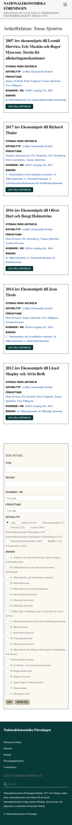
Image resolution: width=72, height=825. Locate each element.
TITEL (9, 463)
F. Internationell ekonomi (23, 594)
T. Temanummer (18, 687)
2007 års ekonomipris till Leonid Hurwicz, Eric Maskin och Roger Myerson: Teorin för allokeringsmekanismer (33, 49)
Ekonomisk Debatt (41, 71)
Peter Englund (32, 81)
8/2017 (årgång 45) (35, 165)
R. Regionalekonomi (21, 670)
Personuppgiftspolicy (14, 760)
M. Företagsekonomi (21, 638)
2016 (50, 248)
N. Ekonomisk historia (22, 643)
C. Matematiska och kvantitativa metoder (29, 174)
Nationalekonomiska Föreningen (21, 813)
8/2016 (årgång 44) (35, 248)
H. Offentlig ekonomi (50, 411)
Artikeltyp (13, 517)
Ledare (37, 527)
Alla (13, 522)
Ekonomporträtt (53, 522)
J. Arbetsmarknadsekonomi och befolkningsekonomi (38, 621)
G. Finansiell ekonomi (36, 179)
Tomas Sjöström (51, 81)
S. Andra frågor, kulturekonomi (26, 682)
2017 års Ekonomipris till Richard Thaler (34, 130)
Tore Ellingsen (14, 85)
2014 (50, 327)
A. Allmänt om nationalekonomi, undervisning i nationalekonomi (33, 559)
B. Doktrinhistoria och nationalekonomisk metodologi (36, 100)
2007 (50, 90)
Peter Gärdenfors (15, 160)
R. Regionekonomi (20, 676)
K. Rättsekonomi (19, 626)
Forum (17, 527)
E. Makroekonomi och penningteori (29, 588)
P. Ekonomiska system (22, 659)
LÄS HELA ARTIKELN (19, 106)
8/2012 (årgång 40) (35, 406)
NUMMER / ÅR (14, 492)
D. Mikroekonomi (16, 258)
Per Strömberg (57, 155)
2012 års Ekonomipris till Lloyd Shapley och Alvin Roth (32, 371)
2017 (50, 165)
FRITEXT (10, 477)
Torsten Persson (15, 243)
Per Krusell (28, 396)
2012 (50, 406)
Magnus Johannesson (18, 155)
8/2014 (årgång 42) (35, 327)
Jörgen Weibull (14, 81)
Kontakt (7, 754)
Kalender (8, 748)
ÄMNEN (10, 551)
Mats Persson (13, 239)
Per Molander (39, 155)
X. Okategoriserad (19, 693)
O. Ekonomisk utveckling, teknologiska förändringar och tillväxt (36, 651)
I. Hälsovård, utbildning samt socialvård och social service (34, 613)
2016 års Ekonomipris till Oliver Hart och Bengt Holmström (32, 213)
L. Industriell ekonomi (36, 341)
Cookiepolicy (10, 767)
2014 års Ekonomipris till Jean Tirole (31, 292)
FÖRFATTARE (13, 504)
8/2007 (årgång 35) (35, 90)
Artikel (26, 71)
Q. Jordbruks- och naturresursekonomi (30, 665)
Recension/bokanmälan (26, 541)
